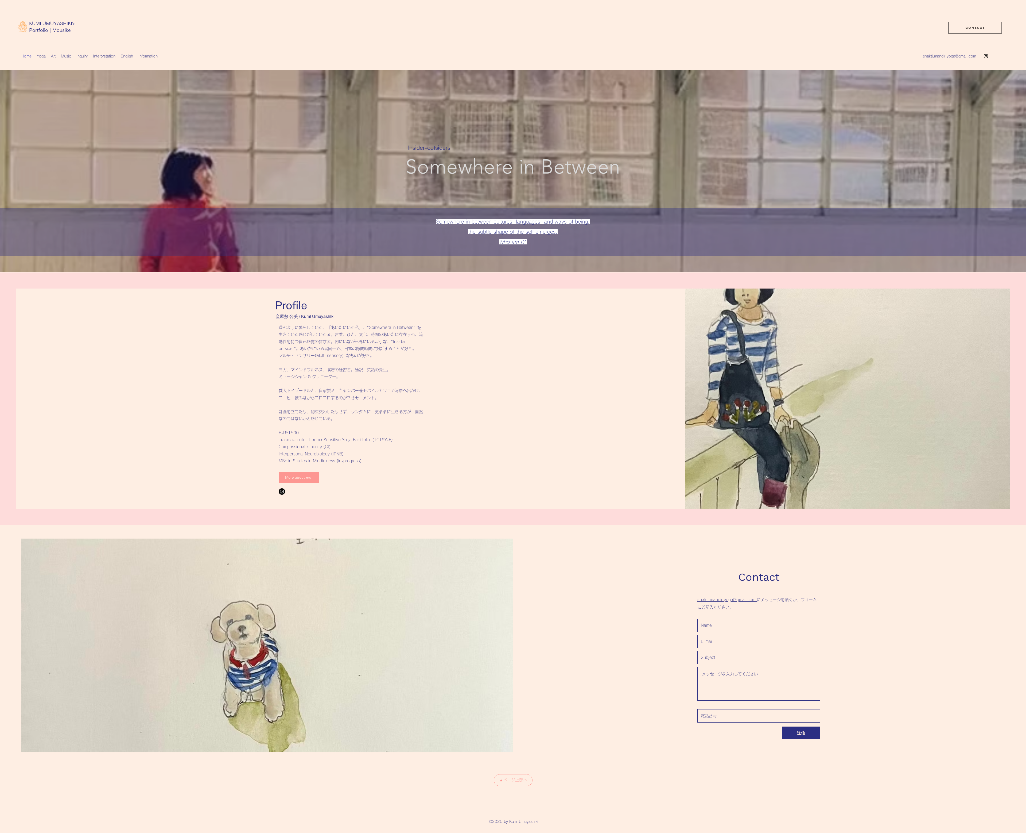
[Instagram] (986, 56)
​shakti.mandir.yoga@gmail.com (727, 600)
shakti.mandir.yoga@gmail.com (949, 56)
